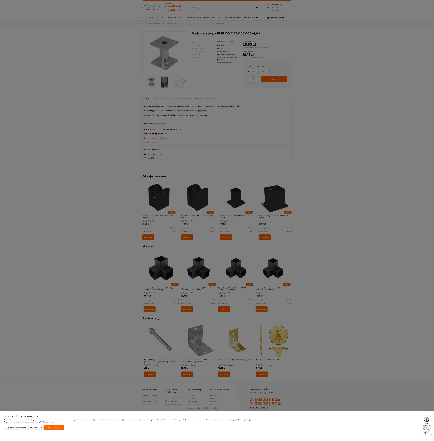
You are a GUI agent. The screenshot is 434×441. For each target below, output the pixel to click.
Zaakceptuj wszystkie (54, 427)
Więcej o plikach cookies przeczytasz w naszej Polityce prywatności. (30, 422)
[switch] (426, 432)
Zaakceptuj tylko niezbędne (15, 427)
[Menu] (430, 417)
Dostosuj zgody (36, 427)
